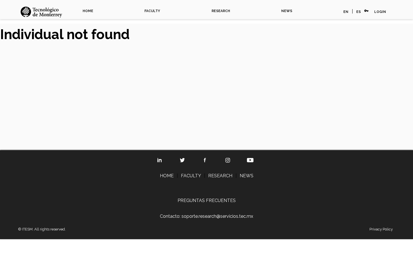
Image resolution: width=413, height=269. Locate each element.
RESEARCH (221, 11)
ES (358, 12)
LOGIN (380, 12)
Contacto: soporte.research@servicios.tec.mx (206, 216)
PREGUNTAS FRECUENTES (207, 200)
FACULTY (152, 11)
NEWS (286, 11)
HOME (88, 11)
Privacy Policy (381, 229)
